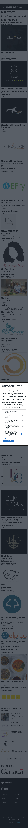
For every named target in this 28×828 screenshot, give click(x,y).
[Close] (25, 385)
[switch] (22, 415)
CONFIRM (8, 440)
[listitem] (14, 412)
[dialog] (14, 414)
